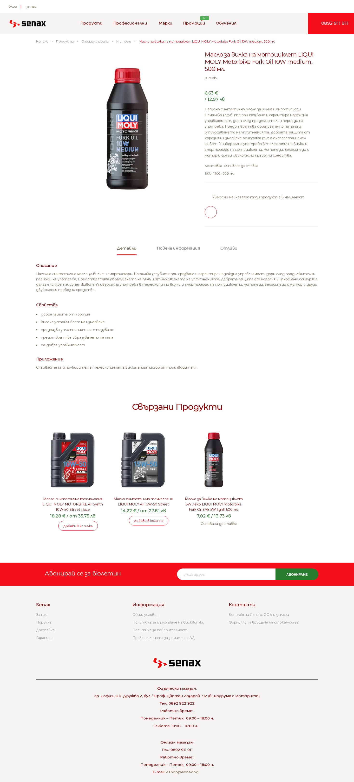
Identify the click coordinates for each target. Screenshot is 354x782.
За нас (41, 614)
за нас (31, 6)
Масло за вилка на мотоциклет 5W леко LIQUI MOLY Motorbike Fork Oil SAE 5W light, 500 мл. (214, 504)
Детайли (127, 248)
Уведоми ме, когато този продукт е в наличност (258, 197)
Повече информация (178, 248)
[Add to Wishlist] (211, 212)
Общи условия (145, 614)
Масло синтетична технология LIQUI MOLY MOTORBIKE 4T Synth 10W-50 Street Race (72, 504)
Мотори (124, 41)
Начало (42, 41)
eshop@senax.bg (182, 772)
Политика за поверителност (160, 630)
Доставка (45, 630)
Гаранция (44, 638)
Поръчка (43, 622)
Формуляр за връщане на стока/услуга (264, 622)
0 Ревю (211, 78)
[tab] (127, 250)
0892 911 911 (334, 23)
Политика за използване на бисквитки (168, 622)
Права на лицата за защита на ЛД (163, 638)
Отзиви (228, 248)
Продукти (65, 41)
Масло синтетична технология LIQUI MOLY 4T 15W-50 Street (143, 501)
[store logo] (27, 24)
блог (12, 6)
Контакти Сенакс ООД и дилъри (259, 614)
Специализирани (95, 41)
